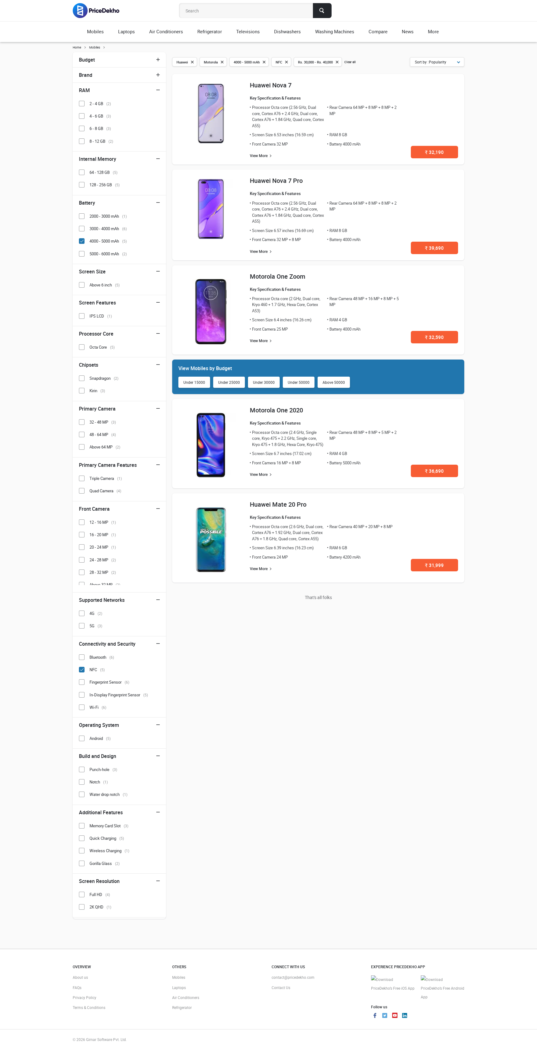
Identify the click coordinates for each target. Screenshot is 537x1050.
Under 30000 (264, 382)
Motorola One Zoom (277, 276)
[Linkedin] (404, 1016)
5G (96, 626)
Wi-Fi (98, 707)
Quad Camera (105, 491)
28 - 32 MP (103, 572)
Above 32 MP (105, 585)
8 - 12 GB (101, 141)
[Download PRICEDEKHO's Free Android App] (442, 988)
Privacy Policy (84, 997)
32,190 (434, 152)
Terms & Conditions (89, 1007)
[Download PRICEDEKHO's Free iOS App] (393, 983)
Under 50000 (299, 382)
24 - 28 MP (103, 560)
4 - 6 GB (100, 116)
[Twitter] (384, 1016)
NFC (97, 669)
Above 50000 (334, 382)
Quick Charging (107, 838)
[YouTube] (394, 1016)
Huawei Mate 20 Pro (278, 504)
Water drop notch (108, 794)
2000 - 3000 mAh (108, 216)
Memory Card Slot (109, 826)
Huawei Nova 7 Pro (276, 180)
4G (96, 613)
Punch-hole (103, 769)
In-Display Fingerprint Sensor (119, 695)
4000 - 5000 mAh (108, 241)
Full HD (100, 894)
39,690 (434, 248)
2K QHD (100, 907)
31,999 (434, 565)
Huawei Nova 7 (270, 85)
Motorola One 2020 (276, 410)
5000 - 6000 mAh (108, 254)
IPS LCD (101, 316)
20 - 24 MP (103, 547)
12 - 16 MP (103, 522)
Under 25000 (229, 382)
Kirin (97, 390)
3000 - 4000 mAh (108, 228)
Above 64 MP (105, 447)
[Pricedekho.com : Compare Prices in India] (100, 10)
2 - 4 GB (100, 103)
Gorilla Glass (105, 863)
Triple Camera (106, 478)
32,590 (434, 337)
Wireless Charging (109, 850)
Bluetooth (102, 657)
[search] (322, 10)
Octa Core (102, 347)
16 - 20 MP (103, 534)
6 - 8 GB (100, 128)
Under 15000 (194, 382)
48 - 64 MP (103, 434)
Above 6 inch (105, 285)
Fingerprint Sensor (109, 682)
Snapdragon (104, 378)
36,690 (434, 471)
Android (100, 738)
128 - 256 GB (105, 185)
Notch (99, 782)
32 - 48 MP (103, 422)
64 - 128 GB (103, 172)
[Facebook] (375, 1016)
